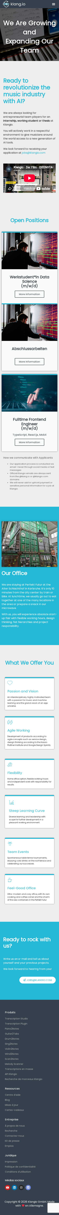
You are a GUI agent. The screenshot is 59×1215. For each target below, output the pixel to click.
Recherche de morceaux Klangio (23, 1079)
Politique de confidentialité (20, 1166)
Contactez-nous (14, 1135)
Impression (11, 1161)
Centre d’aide (12, 1094)
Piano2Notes (12, 1028)
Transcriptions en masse (19, 1069)
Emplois (9, 1146)
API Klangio (11, 1074)
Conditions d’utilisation (18, 1171)
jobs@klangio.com (33, 153)
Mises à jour (11, 1105)
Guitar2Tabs (12, 1033)
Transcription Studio (16, 1018)
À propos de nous (15, 1125)
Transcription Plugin (16, 1023)
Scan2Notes (12, 1059)
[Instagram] (21, 1187)
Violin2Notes (12, 1048)
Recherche (11, 1130)
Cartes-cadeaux (14, 1110)
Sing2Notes (11, 1043)
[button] (53, 4)
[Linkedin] (14, 1187)
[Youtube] (7, 1187)
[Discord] (28, 1187)
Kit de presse (12, 1140)
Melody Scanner (14, 1064)
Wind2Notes (12, 1054)
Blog (7, 1100)
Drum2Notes (12, 1038)
